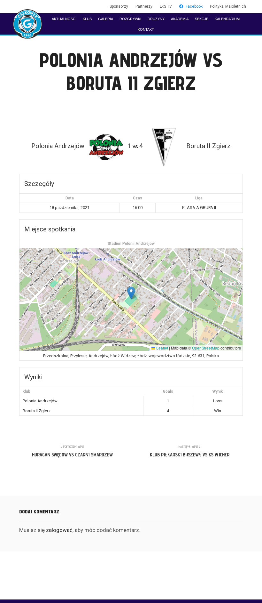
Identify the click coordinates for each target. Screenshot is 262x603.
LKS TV (166, 6)
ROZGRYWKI (130, 19)
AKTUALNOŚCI (64, 19)
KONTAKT (146, 29)
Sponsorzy (119, 6)
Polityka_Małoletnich (228, 6)
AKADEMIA (180, 19)
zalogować (59, 530)
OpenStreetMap (206, 347)
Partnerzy (143, 6)
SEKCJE (201, 19)
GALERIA (105, 19)
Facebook (194, 6)
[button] (131, 293)
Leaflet (161, 347)
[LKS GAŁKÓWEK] (27, 24)
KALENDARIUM (227, 19)
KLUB (87, 19)
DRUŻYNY (156, 19)
